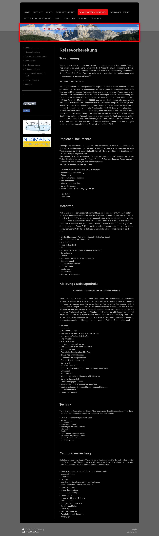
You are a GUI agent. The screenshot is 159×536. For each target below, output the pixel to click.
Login (134, 529)
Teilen (27, 111)
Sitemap (41, 529)
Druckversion (31, 529)
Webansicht (132, 532)
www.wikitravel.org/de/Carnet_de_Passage (77, 188)
